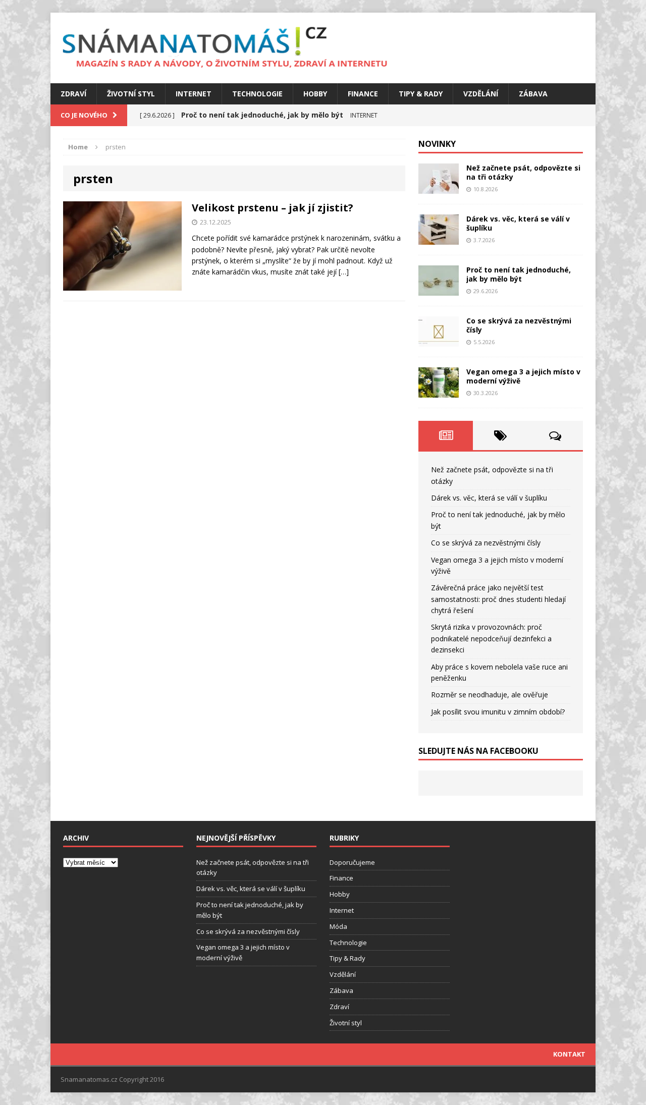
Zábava (533, 93)
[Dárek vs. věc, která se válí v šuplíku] (438, 239)
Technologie (257, 93)
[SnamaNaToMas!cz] (323, 48)
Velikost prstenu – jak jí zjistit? (272, 207)
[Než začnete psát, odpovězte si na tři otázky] (438, 188)
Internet (193, 93)
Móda (338, 926)
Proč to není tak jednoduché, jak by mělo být (518, 274)
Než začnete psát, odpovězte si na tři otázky (523, 172)
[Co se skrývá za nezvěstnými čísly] (438, 341)
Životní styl (131, 93)
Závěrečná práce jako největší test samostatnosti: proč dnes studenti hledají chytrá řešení (498, 599)
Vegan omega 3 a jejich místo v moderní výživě (523, 376)
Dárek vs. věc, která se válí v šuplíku (518, 223)
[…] (344, 272)
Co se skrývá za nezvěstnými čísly (518, 325)
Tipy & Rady (421, 93)
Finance (363, 93)
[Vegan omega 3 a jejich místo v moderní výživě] (438, 392)
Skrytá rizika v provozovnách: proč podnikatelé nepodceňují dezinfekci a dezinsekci (491, 638)
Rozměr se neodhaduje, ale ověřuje (489, 694)
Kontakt (569, 1054)
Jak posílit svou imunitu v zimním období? (498, 711)
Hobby (315, 93)
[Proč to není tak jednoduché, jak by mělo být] (438, 290)
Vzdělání (480, 93)
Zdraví (73, 93)
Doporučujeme (352, 862)
